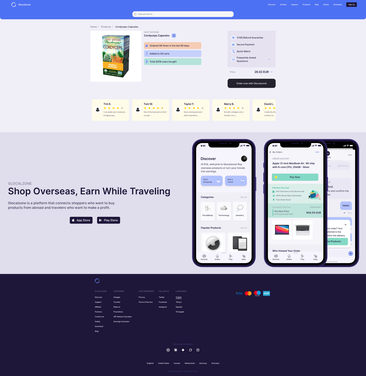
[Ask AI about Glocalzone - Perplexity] (198, 350)
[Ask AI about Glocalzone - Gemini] (183, 350)
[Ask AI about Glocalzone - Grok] (190, 350)
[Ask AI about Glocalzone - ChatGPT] (168, 350)
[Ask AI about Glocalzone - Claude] (175, 350)
